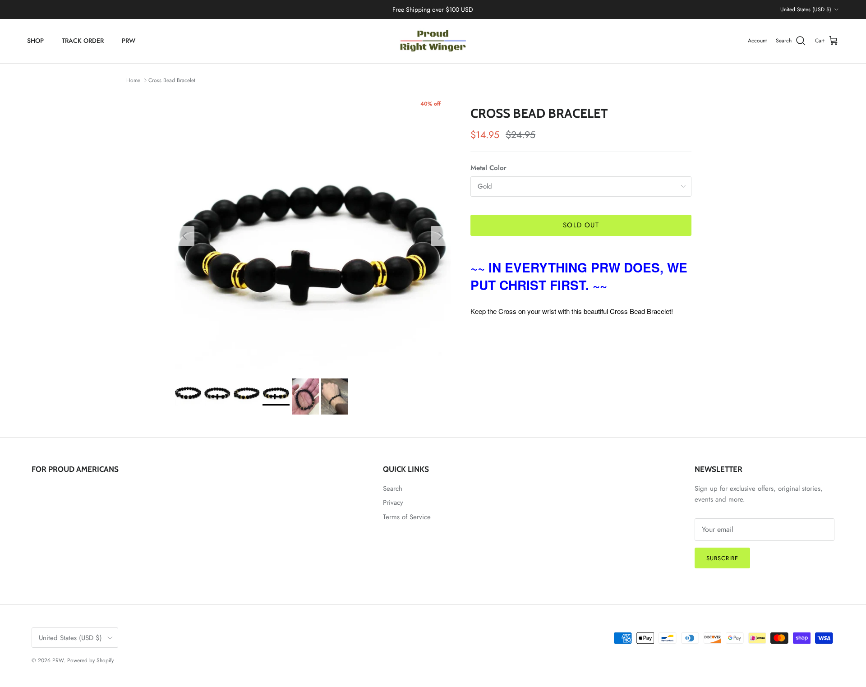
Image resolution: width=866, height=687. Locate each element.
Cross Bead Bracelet (171, 80)
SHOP (35, 40)
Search (392, 488)
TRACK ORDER (83, 40)
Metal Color (488, 168)
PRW (128, 40)
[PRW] (433, 41)
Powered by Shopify (90, 660)
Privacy (393, 502)
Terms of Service (407, 517)
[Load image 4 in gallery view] (313, 231)
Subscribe (722, 558)
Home (133, 80)
